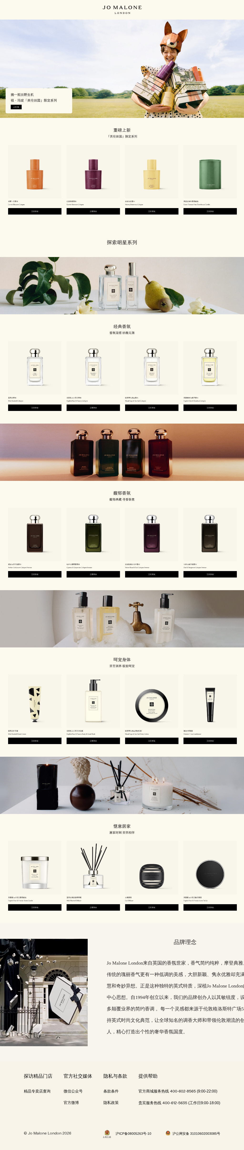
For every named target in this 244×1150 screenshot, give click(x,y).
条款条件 (111, 1091)
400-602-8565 (183, 1091)
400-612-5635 (174, 1103)
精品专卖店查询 (37, 1091)
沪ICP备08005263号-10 (133, 1133)
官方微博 (71, 1103)
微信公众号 (73, 1091)
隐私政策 (111, 1103)
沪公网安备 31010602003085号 (196, 1133)
